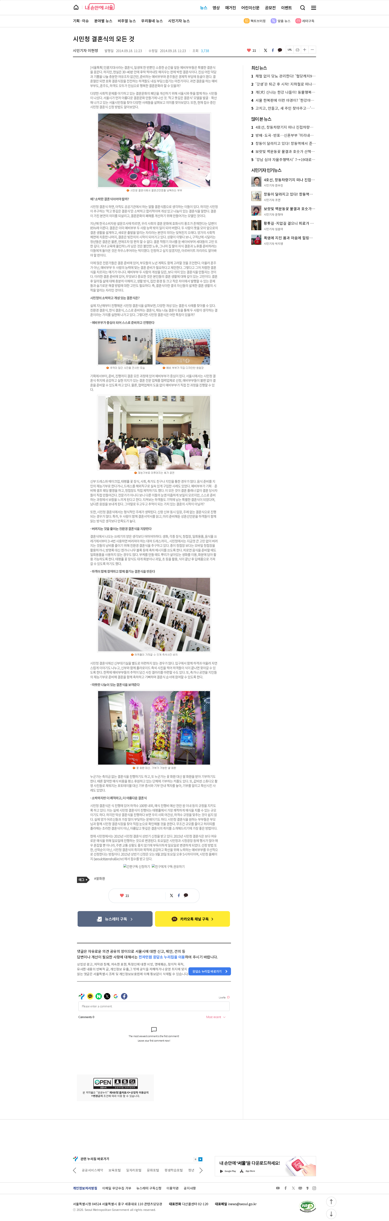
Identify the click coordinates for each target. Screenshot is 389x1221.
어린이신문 (250, 8)
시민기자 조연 (272, 200)
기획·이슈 (81, 21)
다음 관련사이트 (201, 1170)
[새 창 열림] (307, 1202)
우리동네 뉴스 (152, 21)
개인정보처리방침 (85, 1188)
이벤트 (286, 8)
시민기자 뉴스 (179, 21)
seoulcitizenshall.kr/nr (108, 858)
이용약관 (173, 1188)
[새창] (115, 919)
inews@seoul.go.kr (242, 1203)
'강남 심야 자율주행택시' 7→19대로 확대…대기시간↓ (283, 160)
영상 (216, 8)
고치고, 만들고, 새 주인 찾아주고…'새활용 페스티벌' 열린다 (283, 108)
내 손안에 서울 (99, 6)
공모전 (270, 8)
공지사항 (190, 1188)
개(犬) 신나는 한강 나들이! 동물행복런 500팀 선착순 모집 (283, 92)
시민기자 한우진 (273, 185)
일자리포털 (133, 1170)
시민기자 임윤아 (273, 229)
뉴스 (203, 8)
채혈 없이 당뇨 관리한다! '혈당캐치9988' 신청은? (283, 76)
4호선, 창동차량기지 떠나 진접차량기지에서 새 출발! (283, 127)
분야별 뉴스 (103, 21)
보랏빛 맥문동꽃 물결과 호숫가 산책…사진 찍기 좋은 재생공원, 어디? (283, 151)
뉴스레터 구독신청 (148, 1188)
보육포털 (114, 1170)
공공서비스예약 (91, 1170)
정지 (195, 1159)
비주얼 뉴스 (127, 21)
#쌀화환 (99, 878)
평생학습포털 (173, 1170)
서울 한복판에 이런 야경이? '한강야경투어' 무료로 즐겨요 (283, 100)
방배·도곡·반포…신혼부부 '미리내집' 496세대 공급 (283, 135)
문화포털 (152, 1170)
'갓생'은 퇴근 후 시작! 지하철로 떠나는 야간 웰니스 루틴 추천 (283, 84)
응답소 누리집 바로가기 (207, 971)
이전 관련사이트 (74, 1170)
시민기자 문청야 (273, 214)
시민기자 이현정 (85, 50)
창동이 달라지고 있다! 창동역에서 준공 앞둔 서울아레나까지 (283, 143)
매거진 (230, 8)
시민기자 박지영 (273, 244)
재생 (200, 1159)
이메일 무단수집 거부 (116, 1188)
